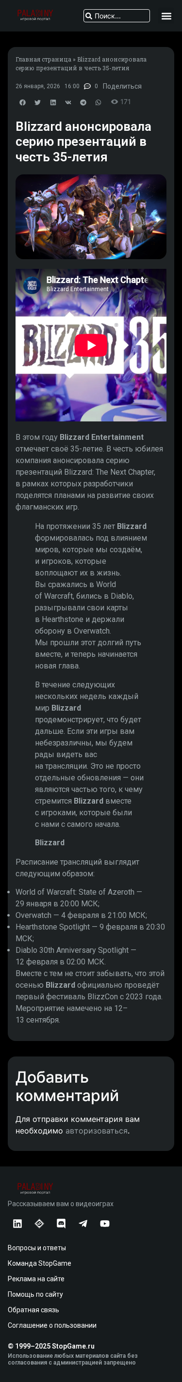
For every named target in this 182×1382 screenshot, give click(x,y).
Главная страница (43, 59)
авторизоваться (97, 1130)
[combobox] (116, 15)
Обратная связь (33, 1310)
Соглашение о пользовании (52, 1325)
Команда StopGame (39, 1263)
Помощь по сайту (35, 1294)
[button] (166, 16)
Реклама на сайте (36, 1279)
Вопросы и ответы (37, 1248)
